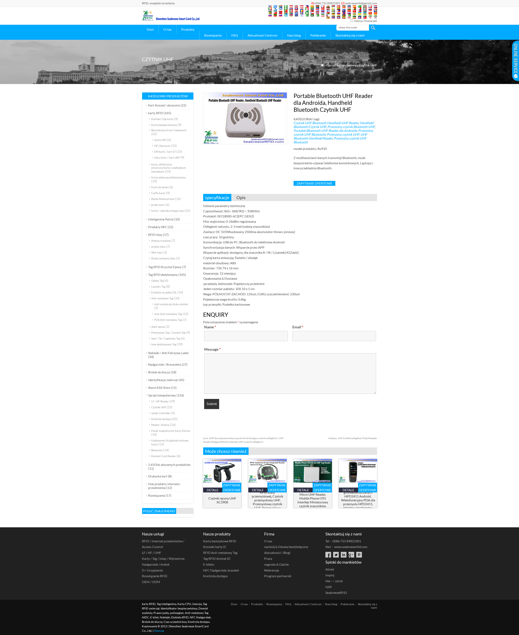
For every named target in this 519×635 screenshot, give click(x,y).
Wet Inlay (157, 252)
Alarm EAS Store (159, 387)
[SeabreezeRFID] (170, 19)
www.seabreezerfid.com (350, 547)
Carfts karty (158, 193)
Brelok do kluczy (159, 372)
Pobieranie (318, 35)
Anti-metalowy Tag (162, 298)
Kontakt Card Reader (163, 456)
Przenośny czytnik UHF (343, 134)
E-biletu (208, 564)
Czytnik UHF (368, 65)
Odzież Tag (157, 280)
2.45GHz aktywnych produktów (169, 464)
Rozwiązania (213, 35)
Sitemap (159, 630)
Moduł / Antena (160, 425)
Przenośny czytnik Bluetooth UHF (351, 127)
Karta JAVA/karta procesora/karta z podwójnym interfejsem (168, 168)
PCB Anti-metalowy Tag (168, 319)
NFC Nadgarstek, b (221, 570)
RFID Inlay (155, 234)
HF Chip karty (162, 145)
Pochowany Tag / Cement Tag (168, 332)
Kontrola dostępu (161, 419)
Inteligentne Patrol (161, 219)
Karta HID (160, 140)
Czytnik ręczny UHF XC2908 (222, 500)
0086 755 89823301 (327, 3)
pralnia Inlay (158, 246)
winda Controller (160, 413)
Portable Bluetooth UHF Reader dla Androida (325, 130)
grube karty (158, 204)
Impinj (329, 575)
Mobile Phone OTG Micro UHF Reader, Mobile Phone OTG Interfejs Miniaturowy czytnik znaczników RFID (312, 500)
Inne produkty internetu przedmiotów (164, 486)
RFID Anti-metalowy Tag (220, 552)
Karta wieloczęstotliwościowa (168, 177)
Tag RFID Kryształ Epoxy (164, 267)
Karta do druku (160, 187)
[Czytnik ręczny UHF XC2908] (222, 481)
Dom (150, 29)
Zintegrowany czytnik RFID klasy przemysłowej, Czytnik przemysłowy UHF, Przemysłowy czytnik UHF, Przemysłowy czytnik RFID (267, 500)
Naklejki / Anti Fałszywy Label (168, 353)
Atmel (329, 569)
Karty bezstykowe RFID (219, 541)
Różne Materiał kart (163, 199)
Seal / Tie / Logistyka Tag (165, 338)
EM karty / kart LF (165, 151)
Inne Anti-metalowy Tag (168, 314)
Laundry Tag (158, 286)
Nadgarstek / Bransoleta (164, 364)
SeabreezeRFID (336, 592)
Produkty (187, 29)
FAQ (234, 35)
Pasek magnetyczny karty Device (170, 430)
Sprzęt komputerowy (341, 65)
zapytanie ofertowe (314, 183)
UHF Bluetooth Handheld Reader (330, 136)
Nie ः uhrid (334, 581)
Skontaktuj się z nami (350, 35)
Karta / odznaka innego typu (167, 210)
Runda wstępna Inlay (163, 258)
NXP (328, 587)
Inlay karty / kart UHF (167, 157)
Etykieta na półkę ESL (164, 292)
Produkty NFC (157, 227)
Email (297, 327)
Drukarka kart (157, 476)
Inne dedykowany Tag (163, 344)
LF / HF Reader (160, 401)
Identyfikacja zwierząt (163, 380)
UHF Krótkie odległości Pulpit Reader (352, 438)
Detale (212, 490)
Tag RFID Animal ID (216, 558)
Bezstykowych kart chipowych (168, 130)
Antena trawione (161, 240)
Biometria (157, 450)
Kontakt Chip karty (162, 119)
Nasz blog (294, 35)
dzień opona (158, 326)
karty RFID (155, 113)
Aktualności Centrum (262, 35)
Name (210, 327)
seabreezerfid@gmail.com (361, 3)
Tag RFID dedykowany (163, 274)
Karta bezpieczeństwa (164, 125)
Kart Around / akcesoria (164, 105)
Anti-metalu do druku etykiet (171, 304)
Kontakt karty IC (214, 547)
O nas (167, 29)
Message (212, 349)
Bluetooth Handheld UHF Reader (335, 123)
